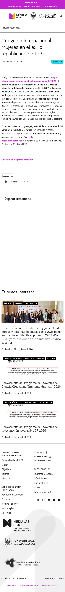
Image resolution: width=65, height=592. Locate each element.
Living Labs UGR (32, 6)
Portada (19, 304)
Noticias (57, 62)
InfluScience (40, 478)
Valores (5, 473)
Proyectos (31, 304)
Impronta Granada (34, 359)
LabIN (37, 487)
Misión (5, 464)
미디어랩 (6, 512)
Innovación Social (13, 403)
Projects (6, 499)
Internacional (32, 2)
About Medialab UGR (12, 494)
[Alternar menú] (4, 16)
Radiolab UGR (14, 6)
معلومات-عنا (8, 508)
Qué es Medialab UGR (13, 460)
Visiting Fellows (10, 503)
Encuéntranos (50, 6)
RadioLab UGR (41, 482)
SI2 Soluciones (57, 578)
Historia (6, 478)
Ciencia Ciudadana (13, 359)
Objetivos (6, 469)
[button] (60, 16)
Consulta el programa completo (17, 159)
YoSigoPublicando (43, 491)
